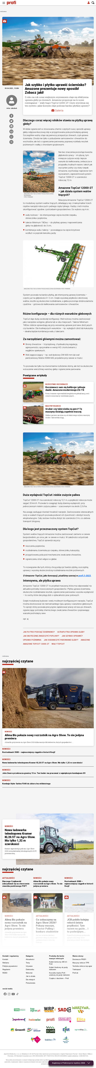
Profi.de (75, 973)
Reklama (5, 963)
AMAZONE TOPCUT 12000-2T (36, 644)
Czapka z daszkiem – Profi (59, 978)
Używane (29, 966)
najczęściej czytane (17, 661)
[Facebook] (11, 116)
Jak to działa (30, 976)
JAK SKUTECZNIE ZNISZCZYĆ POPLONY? (41, 636)
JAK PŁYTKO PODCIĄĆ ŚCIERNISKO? (39, 632)
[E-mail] (11, 132)
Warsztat (29, 973)
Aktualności (30, 959)
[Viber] (11, 142)
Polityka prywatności (10, 966)
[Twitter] (11, 121)
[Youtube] (13, 994)
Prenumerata (30, 983)
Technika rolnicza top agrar (82, 966)
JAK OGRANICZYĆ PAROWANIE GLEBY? (61, 640)
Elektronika (30, 969)
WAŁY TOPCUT (58, 644)
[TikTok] (17, 994)
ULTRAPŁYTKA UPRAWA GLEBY (70, 632)
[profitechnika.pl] (13, 3)
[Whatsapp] (11, 137)
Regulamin (6, 969)
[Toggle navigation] (3, 3)
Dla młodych (30, 980)
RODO (4, 973)
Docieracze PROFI (79, 959)
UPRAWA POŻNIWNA (32, 640)
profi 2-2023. (84, 575)
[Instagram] (9, 994)
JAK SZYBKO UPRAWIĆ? (72, 636)
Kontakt (5, 959)
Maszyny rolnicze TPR (80, 963)
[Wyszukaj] (93, 3)
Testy (28, 963)
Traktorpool (76, 969)
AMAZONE (85, 640)
